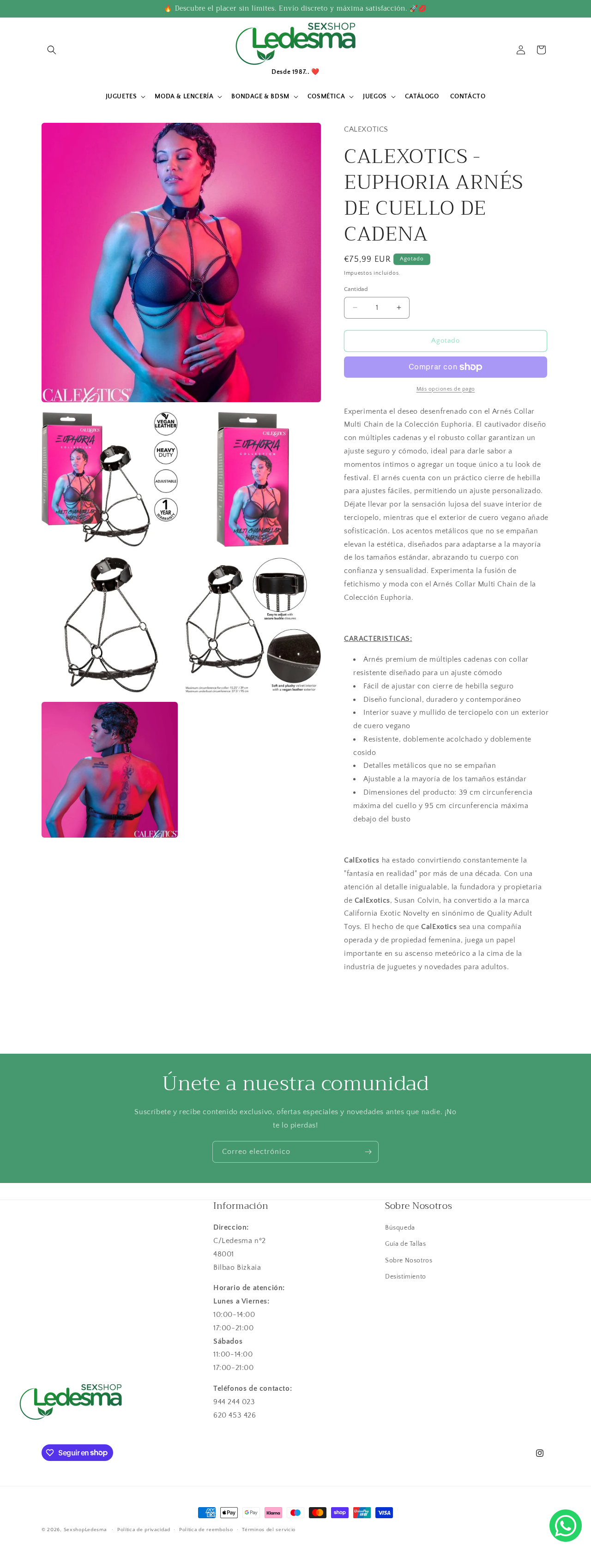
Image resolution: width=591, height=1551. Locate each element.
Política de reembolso (206, 1529)
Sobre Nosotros (408, 1260)
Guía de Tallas (405, 1244)
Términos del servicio (269, 1529)
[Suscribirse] (368, 1152)
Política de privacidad (143, 1529)
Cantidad (356, 289)
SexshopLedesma (85, 1530)
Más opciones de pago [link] (445, 389)
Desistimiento (405, 1276)
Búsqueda (400, 1227)
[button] (52, 50)
